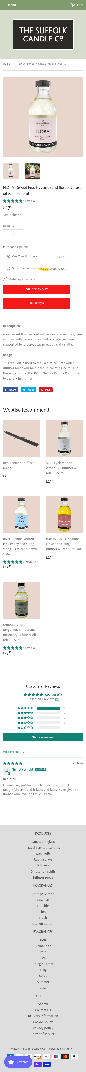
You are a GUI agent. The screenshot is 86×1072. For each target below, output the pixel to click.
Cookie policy (43, 1022)
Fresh (43, 918)
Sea (43, 958)
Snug (43, 970)
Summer (43, 982)
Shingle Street (43, 964)
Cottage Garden (43, 894)
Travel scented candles (43, 848)
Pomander (43, 946)
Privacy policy (43, 1028)
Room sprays (43, 859)
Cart (79, 5)
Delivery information (43, 1016)
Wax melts (43, 853)
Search (43, 1004)
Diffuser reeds (43, 877)
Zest (43, 988)
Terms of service (43, 1034)
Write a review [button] (43, 737)
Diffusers (43, 865)
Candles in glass (43, 842)
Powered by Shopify (60, 1048)
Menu (12, 5)
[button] (13, 201)
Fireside (43, 906)
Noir (43, 940)
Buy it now (36, 303)
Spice (43, 976)
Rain (43, 952)
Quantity (8, 226)
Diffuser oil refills (43, 871)
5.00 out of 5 (53, 695)
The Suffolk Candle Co (32, 1048)
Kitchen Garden (43, 924)
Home (6, 63)
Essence (43, 900)
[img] (12, 763)
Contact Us (43, 1010)
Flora (43, 912)
